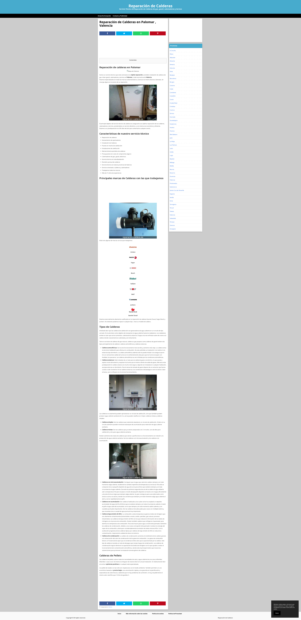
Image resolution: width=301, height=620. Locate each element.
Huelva (172, 127)
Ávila (171, 71)
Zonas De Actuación (104, 16)
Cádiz (171, 89)
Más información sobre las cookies (136, 614)
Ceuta (172, 99)
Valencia (110, 607)
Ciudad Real (173, 103)
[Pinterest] (157, 33)
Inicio (119, 614)
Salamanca (173, 187)
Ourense (172, 176)
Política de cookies (158, 614)
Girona (172, 113)
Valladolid (173, 218)
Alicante (172, 61)
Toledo (172, 211)
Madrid (172, 159)
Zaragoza (173, 229)
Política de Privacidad (175, 614)
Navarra (172, 173)
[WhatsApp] (141, 33)
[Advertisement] (132, 47)
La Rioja (172, 141)
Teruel (172, 208)
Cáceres (172, 85)
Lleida (171, 152)
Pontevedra (173, 183)
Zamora (172, 225)
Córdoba (172, 106)
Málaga (172, 162)
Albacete (172, 57)
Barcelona (173, 78)
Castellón (173, 96)
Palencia (172, 180)
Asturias (172, 68)
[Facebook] (107, 33)
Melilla (172, 166)
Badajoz (172, 75)
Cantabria (173, 92)
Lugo (171, 155)
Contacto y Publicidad (120, 16)
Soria (171, 201)
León (171, 148)
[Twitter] (124, 33)
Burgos (172, 82)
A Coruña (173, 50)
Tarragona (173, 204)
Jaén (171, 138)
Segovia (172, 194)
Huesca (172, 131)
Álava (171, 54)
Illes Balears (173, 134)
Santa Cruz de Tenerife (177, 190)
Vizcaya (172, 222)
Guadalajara (173, 120)
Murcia (172, 169)
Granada (172, 117)
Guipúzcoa (173, 124)
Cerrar (277, 613)
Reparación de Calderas (150, 6)
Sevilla (172, 197)
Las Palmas (173, 145)
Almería (172, 64)
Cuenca (172, 110)
